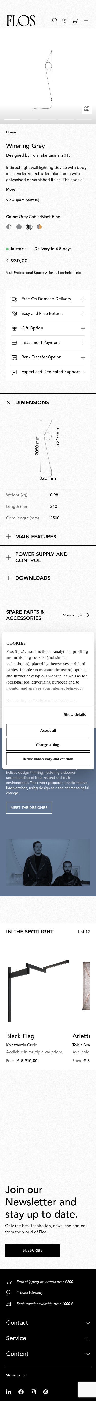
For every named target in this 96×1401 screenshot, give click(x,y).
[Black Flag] (38, 986)
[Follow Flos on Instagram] (34, 1392)
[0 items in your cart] (75, 20)
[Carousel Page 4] (66, 119)
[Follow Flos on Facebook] (21, 1392)
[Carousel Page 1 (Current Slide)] (12, 119)
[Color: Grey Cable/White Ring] (8, 226)
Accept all (48, 730)
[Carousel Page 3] (48, 119)
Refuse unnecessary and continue (48, 759)
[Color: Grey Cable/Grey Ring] (19, 226)
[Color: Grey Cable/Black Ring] (29, 226)
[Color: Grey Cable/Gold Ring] (39, 226)
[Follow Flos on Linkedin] (9, 1392)
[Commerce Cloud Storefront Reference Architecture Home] (20, 20)
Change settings (48, 745)
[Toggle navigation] (86, 20)
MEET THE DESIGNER (29, 808)
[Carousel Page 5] (84, 119)
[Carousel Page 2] (30, 119)
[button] (55, 21)
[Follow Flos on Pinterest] (45, 1392)
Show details (75, 714)
